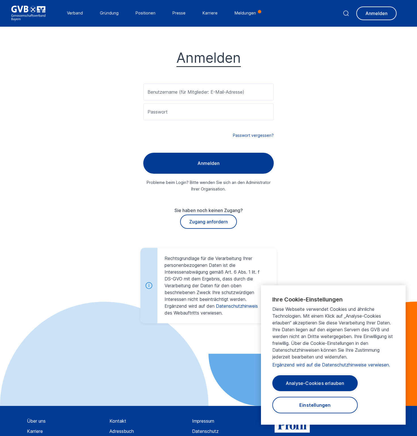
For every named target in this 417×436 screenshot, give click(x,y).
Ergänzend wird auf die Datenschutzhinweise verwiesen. (331, 365)
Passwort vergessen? (253, 135)
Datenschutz (205, 431)
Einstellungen (315, 405)
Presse (179, 13)
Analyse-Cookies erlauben (315, 383)
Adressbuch (121, 431)
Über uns (36, 421)
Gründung (109, 13)
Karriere (35, 431)
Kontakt (117, 421)
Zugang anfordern (208, 222)
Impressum (203, 421)
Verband (75, 13)
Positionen (145, 13)
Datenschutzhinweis (237, 306)
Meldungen (245, 13)
